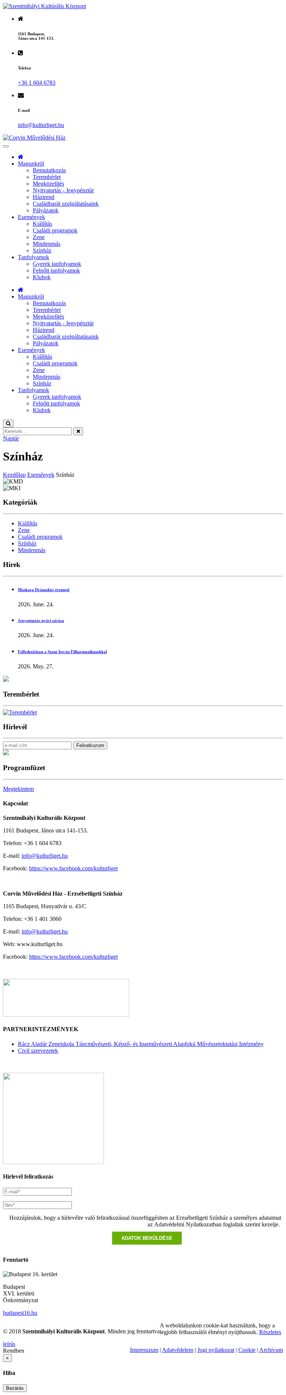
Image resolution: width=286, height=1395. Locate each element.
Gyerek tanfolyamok (57, 264)
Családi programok (55, 230)
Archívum (271, 1350)
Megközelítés (48, 183)
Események (31, 217)
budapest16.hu (20, 1313)
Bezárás (15, 1388)
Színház (42, 250)
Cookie (246, 1350)
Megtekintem (18, 789)
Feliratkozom (90, 745)
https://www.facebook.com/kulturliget (73, 868)
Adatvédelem (177, 1350)
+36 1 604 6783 (36, 82)
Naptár (11, 438)
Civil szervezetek (38, 1050)
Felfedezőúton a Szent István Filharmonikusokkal (62, 651)
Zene (39, 237)
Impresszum (144, 1350)
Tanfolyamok (33, 257)
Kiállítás (42, 224)
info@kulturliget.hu (45, 856)
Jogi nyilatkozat (215, 1350)
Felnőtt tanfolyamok (56, 270)
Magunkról (31, 163)
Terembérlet (47, 177)
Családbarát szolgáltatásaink (66, 204)
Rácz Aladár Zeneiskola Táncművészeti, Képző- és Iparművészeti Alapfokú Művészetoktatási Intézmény (141, 1044)
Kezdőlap (14, 475)
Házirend (43, 197)
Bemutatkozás (49, 170)
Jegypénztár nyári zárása (41, 620)
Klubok (42, 277)
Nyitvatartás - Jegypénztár (63, 190)
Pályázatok (45, 210)
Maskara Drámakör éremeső (44, 589)
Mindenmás (46, 244)
